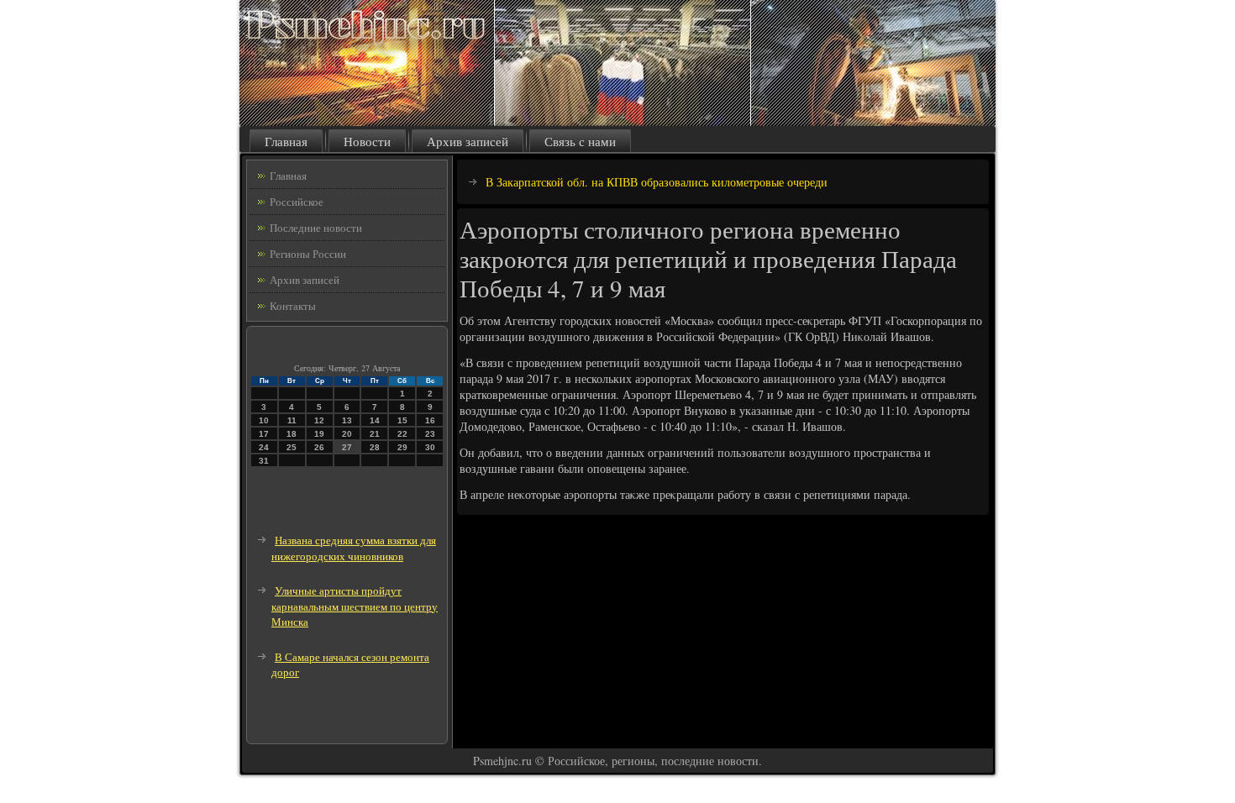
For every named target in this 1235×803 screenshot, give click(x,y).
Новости (367, 141)
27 (347, 447)
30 (430, 447)
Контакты (293, 305)
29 (402, 447)
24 (264, 447)
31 (264, 460)
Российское (296, 201)
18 (291, 433)
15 (402, 420)
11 (292, 420)
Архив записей (467, 141)
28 (375, 447)
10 (264, 420)
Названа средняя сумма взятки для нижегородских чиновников (353, 548)
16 (430, 420)
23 (430, 433)
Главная (286, 141)
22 (402, 433)
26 (319, 447)
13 (347, 420)
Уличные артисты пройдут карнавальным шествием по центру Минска (354, 606)
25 (291, 447)
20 (347, 433)
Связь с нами (580, 141)
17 (264, 433)
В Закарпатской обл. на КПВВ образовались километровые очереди (657, 182)
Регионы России (308, 253)
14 (375, 420)
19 (319, 433)
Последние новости (316, 227)
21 (375, 433)
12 (319, 420)
